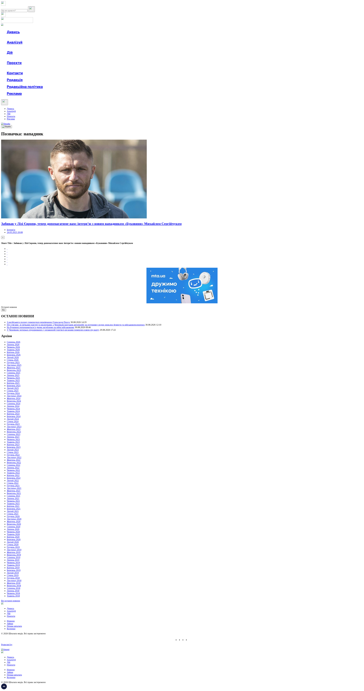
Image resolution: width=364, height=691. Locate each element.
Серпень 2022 (13, 465)
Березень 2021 (13, 508)
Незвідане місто (20, 68)
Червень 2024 (13, 408)
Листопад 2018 (14, 580)
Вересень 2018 (14, 585)
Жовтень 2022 (13, 460)
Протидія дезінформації (87, 68)
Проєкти (14, 63)
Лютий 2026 (13, 357)
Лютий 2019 (13, 573)
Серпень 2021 (13, 496)
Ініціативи (37, 57)
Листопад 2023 (14, 426)
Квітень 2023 (13, 444)
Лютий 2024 (13, 419)
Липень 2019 (13, 560)
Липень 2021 (13, 498)
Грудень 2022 (13, 455)
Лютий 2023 (13, 450)
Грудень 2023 (13, 424)
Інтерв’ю (27, 37)
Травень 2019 (13, 565)
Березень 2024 (13, 416)
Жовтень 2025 (13, 367)
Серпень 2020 (13, 526)
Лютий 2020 (13, 542)
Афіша (16, 57)
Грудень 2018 (13, 578)
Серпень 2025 (13, 373)
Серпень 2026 (13, 342)
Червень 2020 (13, 532)
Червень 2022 (13, 470)
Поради (49, 57)
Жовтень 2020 (13, 521)
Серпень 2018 (13, 588)
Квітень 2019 (13, 567)
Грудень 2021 (13, 485)
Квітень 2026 (13, 352)
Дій (10, 52)
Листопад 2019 (14, 550)
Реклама (68, 57)
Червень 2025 (13, 378)
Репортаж (39, 37)
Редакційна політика (25, 87)
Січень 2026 (12, 360)
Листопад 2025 (14, 365)
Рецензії (25, 57)
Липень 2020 (13, 529)
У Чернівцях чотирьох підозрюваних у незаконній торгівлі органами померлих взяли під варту (53, 330)
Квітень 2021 (13, 506)
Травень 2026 (13, 349)
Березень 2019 (13, 570)
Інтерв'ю (11, 230)
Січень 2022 (12, 483)
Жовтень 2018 (13, 583)
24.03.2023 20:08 (15, 232)
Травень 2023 (13, 442)
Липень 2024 (13, 406)
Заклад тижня (66, 68)
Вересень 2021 (14, 493)
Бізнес (58, 57)
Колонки (46, 47)
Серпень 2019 (13, 557)
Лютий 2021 (13, 511)
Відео (59, 37)
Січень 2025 (12, 391)
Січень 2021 (12, 514)
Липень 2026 (13, 344)
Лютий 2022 (13, 480)
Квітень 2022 (13, 475)
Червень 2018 (13, 593)
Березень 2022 (13, 478)
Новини (16, 37)
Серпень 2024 (13, 403)
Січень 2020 (12, 544)
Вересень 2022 (14, 462)
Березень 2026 (13, 355)
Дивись (13, 32)
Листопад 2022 (14, 457)
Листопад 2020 (14, 519)
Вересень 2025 (14, 370)
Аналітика (18, 47)
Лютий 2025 (13, 388)
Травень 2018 (13, 596)
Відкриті (35, 68)
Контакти (15, 73)
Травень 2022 (13, 473)
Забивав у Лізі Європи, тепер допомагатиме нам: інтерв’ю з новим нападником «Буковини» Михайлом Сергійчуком (91, 224)
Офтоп (50, 37)
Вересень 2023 (14, 432)
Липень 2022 (13, 467)
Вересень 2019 (14, 555)
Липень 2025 (13, 375)
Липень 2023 (13, 437)
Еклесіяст (142, 68)
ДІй (8, 114)
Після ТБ (130, 68)
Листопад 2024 (14, 396)
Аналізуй (14, 42)
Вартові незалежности (112, 68)
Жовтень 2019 (13, 552)
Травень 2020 (13, 534)
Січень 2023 (12, 452)
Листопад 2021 (14, 488)
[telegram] (190, 640)
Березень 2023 (13, 447)
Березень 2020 (13, 539)
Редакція (15, 80)
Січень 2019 (12, 575)
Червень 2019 (13, 562)
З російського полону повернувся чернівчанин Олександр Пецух (38, 322)
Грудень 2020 (13, 516)
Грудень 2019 (13, 547)
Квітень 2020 (13, 537)
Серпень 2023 (13, 434)
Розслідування (32, 47)
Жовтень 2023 (13, 429)
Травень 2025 (13, 380)
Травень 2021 (13, 503)
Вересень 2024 (14, 401)
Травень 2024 (13, 411)
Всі (3, 310)
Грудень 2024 (13, 393)
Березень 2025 (13, 385)
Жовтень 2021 (13, 491)
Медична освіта (49, 68)
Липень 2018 (13, 591)
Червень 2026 (13, 347)
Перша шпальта (14, 626)
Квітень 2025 (13, 383)
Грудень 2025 (13, 362)
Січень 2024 (12, 421)
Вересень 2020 (14, 524)
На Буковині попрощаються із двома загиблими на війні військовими (40, 327)
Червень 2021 (13, 501)
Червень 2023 (13, 439)
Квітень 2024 (13, 414)
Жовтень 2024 (13, 398)
